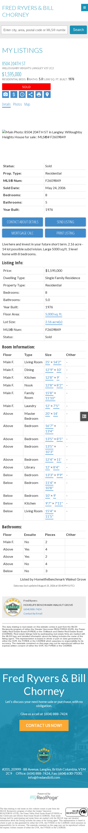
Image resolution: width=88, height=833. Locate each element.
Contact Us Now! (44, 725)
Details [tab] (6, 104)
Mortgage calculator (22, 233)
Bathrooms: (12, 527)
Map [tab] (27, 104)
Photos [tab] (17, 104)
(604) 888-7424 (32, 609)
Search (78, 30)
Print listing (66, 233)
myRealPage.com (44, 798)
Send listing (65, 221)
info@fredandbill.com (44, 777)
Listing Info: (12, 263)
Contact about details (22, 221)
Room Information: (18, 347)
